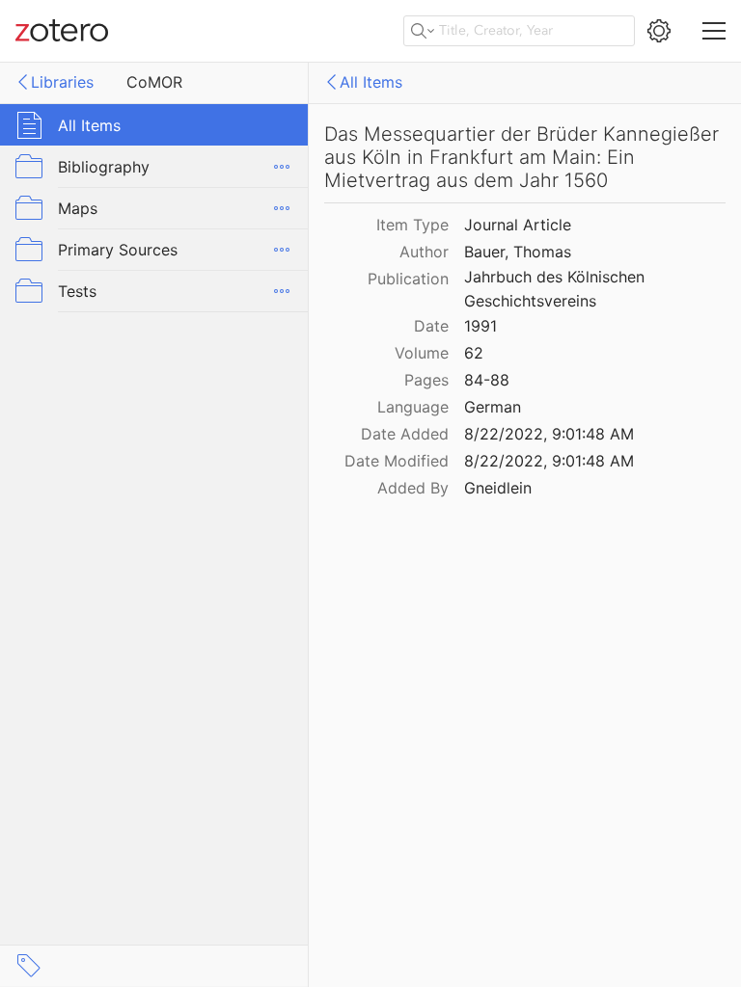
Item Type (412, 224)
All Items (371, 82)
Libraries (62, 82)
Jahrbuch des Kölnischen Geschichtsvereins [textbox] (556, 288)
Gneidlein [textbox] (498, 487)
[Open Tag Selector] (29, 966)
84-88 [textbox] (486, 379)
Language (413, 406)
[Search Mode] (422, 30)
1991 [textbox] (480, 325)
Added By (413, 487)
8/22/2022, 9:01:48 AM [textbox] (549, 433)
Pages (426, 379)
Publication (408, 278)
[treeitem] (154, 125)
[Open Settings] (659, 31)
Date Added (405, 433)
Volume (422, 352)
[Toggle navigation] (714, 30)
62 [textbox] (473, 352)
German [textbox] (492, 406)
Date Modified (396, 460)
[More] (281, 166)
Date (431, 325)
